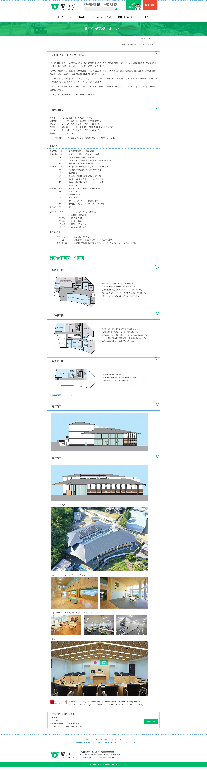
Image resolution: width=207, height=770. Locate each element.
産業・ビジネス (125, 17)
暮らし (82, 17)
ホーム (60, 17)
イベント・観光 (103, 17)
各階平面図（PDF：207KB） (63, 395)
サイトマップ (112, 742)
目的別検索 (132, 5)
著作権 (79, 742)
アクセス (121, 742)
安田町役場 (62, 6)
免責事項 (85, 742)
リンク (73, 742)
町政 (147, 17)
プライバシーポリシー (98, 742)
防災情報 (149, 5)
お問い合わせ (151, 721)
